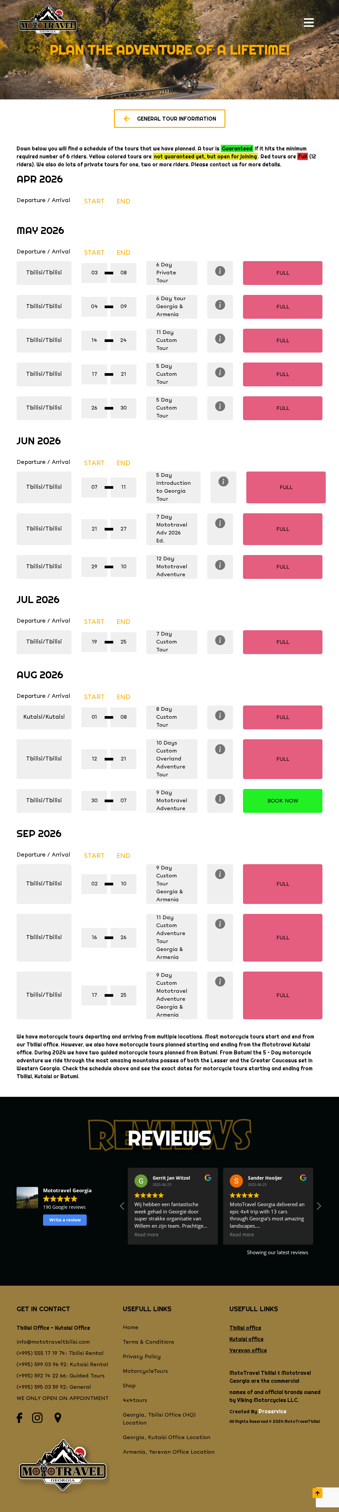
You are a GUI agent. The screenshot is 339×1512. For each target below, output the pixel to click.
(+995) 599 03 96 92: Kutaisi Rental (62, 1365)
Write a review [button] (65, 1220)
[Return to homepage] (48, 22)
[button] (318, 1207)
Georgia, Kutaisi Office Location (166, 1437)
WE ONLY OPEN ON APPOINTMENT (63, 1398)
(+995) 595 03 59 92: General (54, 1387)
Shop (129, 1386)
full (282, 273)
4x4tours (135, 1400)
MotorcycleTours (145, 1371)
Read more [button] (146, 1235)
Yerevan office (248, 1350)
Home (130, 1327)
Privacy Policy (142, 1357)
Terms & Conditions (148, 1342)
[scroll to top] (317, 1493)
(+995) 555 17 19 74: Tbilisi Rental (60, 1353)
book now (282, 801)
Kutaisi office (246, 1339)
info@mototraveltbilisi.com (53, 1342)
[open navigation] (311, 22)
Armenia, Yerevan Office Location (169, 1452)
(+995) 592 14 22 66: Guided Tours (61, 1376)
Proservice (272, 1411)
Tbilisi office (245, 1327)
